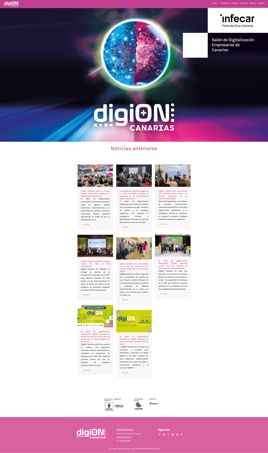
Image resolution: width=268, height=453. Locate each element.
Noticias (252, 3)
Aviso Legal (112, 449)
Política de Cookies (123, 449)
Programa (235, 3)
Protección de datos (153, 449)
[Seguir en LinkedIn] (177, 434)
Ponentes (244, 3)
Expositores (224, 3)
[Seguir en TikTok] (181, 434)
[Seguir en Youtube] (173, 434)
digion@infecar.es (124, 437)
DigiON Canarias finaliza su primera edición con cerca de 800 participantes (95, 263)
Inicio (214, 3)
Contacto (261, 3)
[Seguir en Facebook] (159, 434)
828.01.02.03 (125, 441)
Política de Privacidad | (138, 449)
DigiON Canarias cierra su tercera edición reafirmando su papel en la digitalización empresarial (95, 193)
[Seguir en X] (168, 434)
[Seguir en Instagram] (164, 434)
